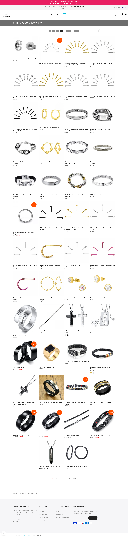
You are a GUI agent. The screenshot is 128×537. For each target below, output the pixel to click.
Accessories (76, 15)
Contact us (59, 514)
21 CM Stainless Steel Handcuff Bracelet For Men (74, 163)
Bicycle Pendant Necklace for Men (101, 331)
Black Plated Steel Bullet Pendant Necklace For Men (49, 467)
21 (69, 478)
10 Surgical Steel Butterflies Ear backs (25, 59)
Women (45, 15)
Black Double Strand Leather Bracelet (51, 402)
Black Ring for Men (19, 367)
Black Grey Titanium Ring (21, 435)
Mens (52, 15)
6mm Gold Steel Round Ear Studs (100, 298)
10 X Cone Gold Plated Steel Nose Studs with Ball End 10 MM (75, 64)
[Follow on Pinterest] (20, 521)
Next (74, 478)
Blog (84, 15)
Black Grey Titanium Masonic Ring (49, 435)
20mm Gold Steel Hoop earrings (49, 162)
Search (58, 511)
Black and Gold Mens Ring (47, 367)
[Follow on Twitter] (13, 521)
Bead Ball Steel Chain (45, 331)
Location (118, 7)
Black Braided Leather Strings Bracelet (76, 362)
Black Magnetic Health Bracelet (100, 435)
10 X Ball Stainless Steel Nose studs (50, 63)
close (3, 2)
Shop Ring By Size (44, 520)
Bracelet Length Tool (45, 517)
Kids (68, 15)
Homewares (61, 15)
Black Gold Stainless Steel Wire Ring (101, 402)
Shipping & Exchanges (62, 517)
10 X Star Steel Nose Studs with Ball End (102, 96)
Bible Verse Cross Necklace (73, 331)
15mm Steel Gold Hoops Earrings (49, 127)
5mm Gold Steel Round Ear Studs (74, 298)
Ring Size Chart (43, 514)
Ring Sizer (41, 511)
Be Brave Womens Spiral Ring (22, 336)
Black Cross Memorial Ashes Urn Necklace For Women (23, 403)
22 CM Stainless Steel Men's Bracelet (101, 195)
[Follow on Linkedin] (17, 521)
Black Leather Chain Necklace (73, 435)
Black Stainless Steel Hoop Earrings (75, 466)
